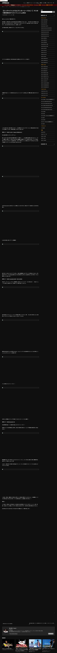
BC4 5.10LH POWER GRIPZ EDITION (46, 103)
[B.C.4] (33, 2)
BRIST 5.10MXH (43, 140)
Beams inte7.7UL (44, 52)
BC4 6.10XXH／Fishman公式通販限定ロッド (47, 115)
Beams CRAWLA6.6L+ (17, 132)
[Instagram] (43, 2)
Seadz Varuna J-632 (44, 93)
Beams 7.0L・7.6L (44, 134)
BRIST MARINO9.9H (44, 70)
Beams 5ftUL (43, 132)
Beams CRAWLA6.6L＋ (44, 58)
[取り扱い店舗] (48, 2)
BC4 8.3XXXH (19, 279)
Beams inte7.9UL (44, 54)
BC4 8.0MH (43, 117)
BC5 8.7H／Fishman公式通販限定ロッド (47, 121)
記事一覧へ (50, 633)
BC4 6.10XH (43, 113)
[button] (54, 613)
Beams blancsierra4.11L (45, 34)
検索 (42, 10)
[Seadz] (38, 2)
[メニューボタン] (53, 2)
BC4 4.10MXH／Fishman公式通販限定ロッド (47, 99)
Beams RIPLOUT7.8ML (44, 44)
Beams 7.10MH (43, 136)
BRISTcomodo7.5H (11, 421)
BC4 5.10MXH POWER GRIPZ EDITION (47, 105)
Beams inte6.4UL (44, 50)
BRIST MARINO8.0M (44, 68)
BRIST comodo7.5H (44, 80)
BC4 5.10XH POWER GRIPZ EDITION (46, 109)
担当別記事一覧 (44, 144)
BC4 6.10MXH (43, 111)
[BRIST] (28, 2)
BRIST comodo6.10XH (11, 279)
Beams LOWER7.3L (44, 40)
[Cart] (51, 2)
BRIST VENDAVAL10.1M (44, 76)
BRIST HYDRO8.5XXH (44, 66)
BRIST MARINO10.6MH (44, 72)
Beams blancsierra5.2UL (45, 36)
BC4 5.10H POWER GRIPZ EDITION (46, 107)
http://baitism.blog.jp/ (13, 633)
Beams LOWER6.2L (44, 38)
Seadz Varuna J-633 (44, 95)
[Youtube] (40, 2)
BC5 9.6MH (43, 123)
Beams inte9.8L (43, 56)
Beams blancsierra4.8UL (45, 32)
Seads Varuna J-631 (44, 91)
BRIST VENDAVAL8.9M (44, 74)
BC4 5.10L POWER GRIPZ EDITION (46, 101)
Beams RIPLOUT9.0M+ (44, 46)
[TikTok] (46, 2)
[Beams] (24, 2)
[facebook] (45, 2)
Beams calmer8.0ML (44, 19)
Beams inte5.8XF (44, 48)
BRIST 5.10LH (10, 132)
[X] (42, 2)
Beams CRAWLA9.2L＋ (44, 62)
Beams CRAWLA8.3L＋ (44, 60)
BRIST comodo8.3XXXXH (45, 82)
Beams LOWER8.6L (44, 42)
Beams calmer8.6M (44, 21)
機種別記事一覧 (44, 15)
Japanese (3, 0)
